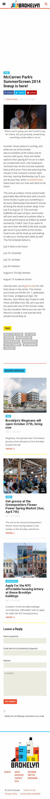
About (17, 772)
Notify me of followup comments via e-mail (24, 716)
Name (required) (10, 636)
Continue (9, 449)
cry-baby (30, 334)
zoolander (9, 348)
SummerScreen (35, 179)
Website (7, 660)
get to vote (30, 285)
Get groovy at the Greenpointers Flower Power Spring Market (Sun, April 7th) (25, 507)
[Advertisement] (25, 35)
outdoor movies (12, 341)
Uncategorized (11, 581)
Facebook (32, 772)
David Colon (12, 99)
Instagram (33, 778)
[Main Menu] (4, 4)
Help (17, 781)
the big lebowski (12, 344)
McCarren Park (24, 337)
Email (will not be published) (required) (20, 648)
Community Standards (30, 793)
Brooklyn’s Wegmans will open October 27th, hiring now (24, 424)
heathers (9, 337)
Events (8, 497)
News (6, 73)
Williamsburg (30, 344)
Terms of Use (29, 790)
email (33, 92)
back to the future (13, 334)
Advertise (19, 775)
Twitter (31, 775)
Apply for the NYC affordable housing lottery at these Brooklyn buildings (24, 591)
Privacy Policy (11, 793)
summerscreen (30, 341)
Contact (18, 778)
